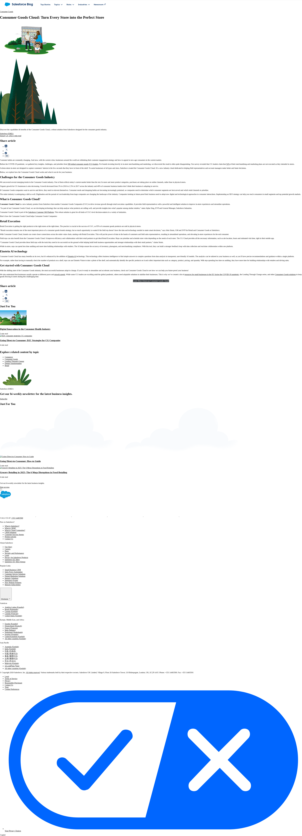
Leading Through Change (14, 361)
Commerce (9, 357)
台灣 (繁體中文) (11, 659)
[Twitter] (54, 516)
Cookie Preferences (12, 689)
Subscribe (3, 399)
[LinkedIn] (90, 516)
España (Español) (11, 624)
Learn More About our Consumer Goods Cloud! (151, 281)
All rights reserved (33, 672)
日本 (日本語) (10, 651)
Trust (6, 687)
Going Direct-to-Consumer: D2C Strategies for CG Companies (30, 340)
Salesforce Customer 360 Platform (41, 212)
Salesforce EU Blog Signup (15, 562)
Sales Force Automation (14, 572)
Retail (7, 366)
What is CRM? (10, 528)
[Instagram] (125, 516)
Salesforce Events (11, 580)
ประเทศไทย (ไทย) (12, 666)
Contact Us (9, 539)
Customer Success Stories (14, 535)
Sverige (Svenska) (11, 634)
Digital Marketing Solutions (15, 576)
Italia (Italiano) (10, 630)
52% (228, 164)
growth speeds (59, 274)
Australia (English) (12, 647)
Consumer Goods (6, 12)
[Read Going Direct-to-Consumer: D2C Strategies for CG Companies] (16, 336)
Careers (7, 549)
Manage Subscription (13, 585)
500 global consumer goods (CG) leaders (83, 164)
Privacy (7, 681)
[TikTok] (197, 516)
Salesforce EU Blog (12, 560)
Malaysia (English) (12, 663)
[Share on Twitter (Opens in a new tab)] (6, 151)
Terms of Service (11, 679)
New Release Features (13, 583)
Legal (7, 555)
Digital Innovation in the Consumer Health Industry (25, 329)
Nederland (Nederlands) (14, 632)
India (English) (10, 649)
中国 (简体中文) (11, 654)
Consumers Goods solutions (285, 274)
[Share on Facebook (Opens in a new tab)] (6, 154)
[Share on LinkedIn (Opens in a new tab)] (6, 147)
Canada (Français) (11, 614)
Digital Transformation (13, 363)
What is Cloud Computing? (15, 530)
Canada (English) (11, 612)
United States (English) (13, 616)
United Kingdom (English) (15, 637)
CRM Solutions (10, 532)
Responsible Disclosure (13, 683)
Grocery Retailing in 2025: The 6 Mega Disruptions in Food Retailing (33, 472)
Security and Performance (14, 553)
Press (7, 551)
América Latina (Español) (14, 607)
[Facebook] (18, 516)
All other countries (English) (15, 639)
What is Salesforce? (12, 526)
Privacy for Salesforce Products (16, 558)
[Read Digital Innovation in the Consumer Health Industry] (13, 325)
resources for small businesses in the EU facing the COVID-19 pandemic (212, 274)
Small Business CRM (13, 570)
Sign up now (5, 487)
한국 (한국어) (10, 661)
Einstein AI (72, 256)
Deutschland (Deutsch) (13, 626)
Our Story (8, 547)
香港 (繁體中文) (11, 656)
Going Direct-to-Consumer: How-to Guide (20, 461)
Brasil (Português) (11, 609)
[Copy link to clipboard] (7, 156)
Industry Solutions (11, 578)
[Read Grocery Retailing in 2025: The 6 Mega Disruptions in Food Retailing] (27, 468)
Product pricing (10, 537)
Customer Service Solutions (15, 574)
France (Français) (11, 628)
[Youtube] (161, 516)
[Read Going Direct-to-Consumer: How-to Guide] (17, 457)
